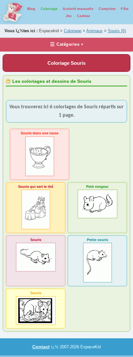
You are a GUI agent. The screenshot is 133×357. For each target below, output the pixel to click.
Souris (117, 30)
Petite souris (97, 240)
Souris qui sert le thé (35, 186)
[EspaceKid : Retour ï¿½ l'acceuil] (13, 12)
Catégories (66, 44)
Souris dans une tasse (39, 133)
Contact (41, 346)
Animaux (94, 30)
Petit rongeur (97, 186)
